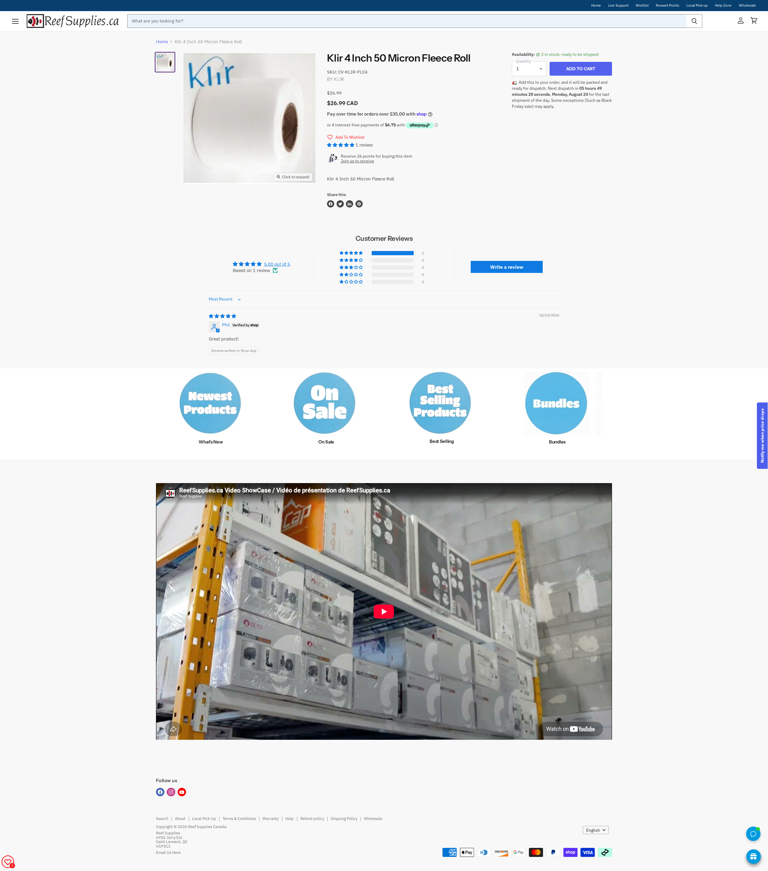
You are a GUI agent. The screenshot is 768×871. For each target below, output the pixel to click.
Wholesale (747, 5)
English (593, 830)
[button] (341, 145)
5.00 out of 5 (277, 264)
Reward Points (667, 5)
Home (596, 5)
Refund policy (312, 818)
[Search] (694, 21)
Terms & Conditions (239, 818)
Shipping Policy (344, 818)
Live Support (618, 5)
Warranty (270, 818)
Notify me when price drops (762, 435)
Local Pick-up (697, 5)
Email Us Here (168, 852)
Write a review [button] (506, 267)
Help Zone (723, 5)
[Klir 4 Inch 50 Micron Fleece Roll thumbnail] (165, 62)
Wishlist (642, 5)
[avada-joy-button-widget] (753, 856)
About (180, 818)
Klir (339, 79)
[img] (222, 316)
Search (162, 818)
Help (289, 818)
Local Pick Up (204, 818)
